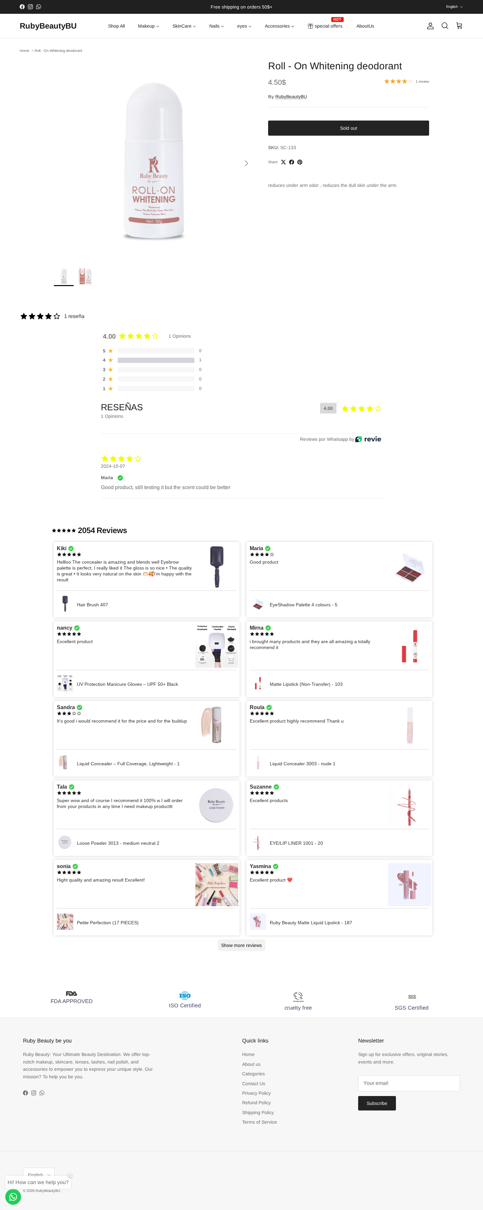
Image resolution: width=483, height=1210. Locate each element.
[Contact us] (13, 1197)
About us (251, 1064)
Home (24, 51)
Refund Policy (256, 1102)
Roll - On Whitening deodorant (58, 51)
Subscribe (377, 1103)
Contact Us (253, 1083)
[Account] (429, 26)
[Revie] (368, 439)
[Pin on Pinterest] (299, 162)
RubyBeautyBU (291, 96)
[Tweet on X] (283, 162)
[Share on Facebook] (291, 162)
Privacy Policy (256, 1093)
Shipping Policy (258, 1112)
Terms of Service (259, 1122)
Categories (253, 1073)
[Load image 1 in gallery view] (154, 160)
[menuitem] (116, 26)
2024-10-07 (113, 466)
